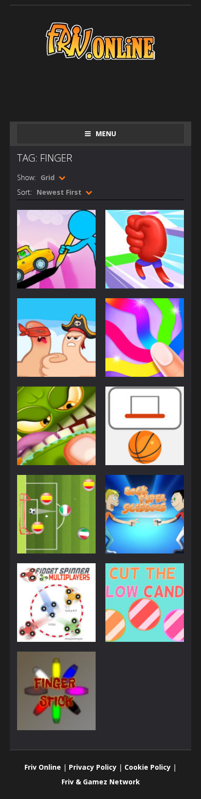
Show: (26, 177)
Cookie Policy (147, 767)
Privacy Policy (93, 767)
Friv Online (42, 767)
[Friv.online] (100, 40)
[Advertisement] (109, 89)
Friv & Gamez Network (100, 781)
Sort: (24, 192)
